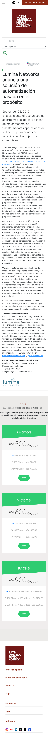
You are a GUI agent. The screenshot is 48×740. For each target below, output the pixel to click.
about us (9, 685)
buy (24, 478)
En (14, 3)
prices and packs (13, 669)
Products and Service (35, 2)
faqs (7, 693)
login (7, 711)
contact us (10, 703)
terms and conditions (16, 677)
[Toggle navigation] (3, 2)
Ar (19, 3)
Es (16, 3)
